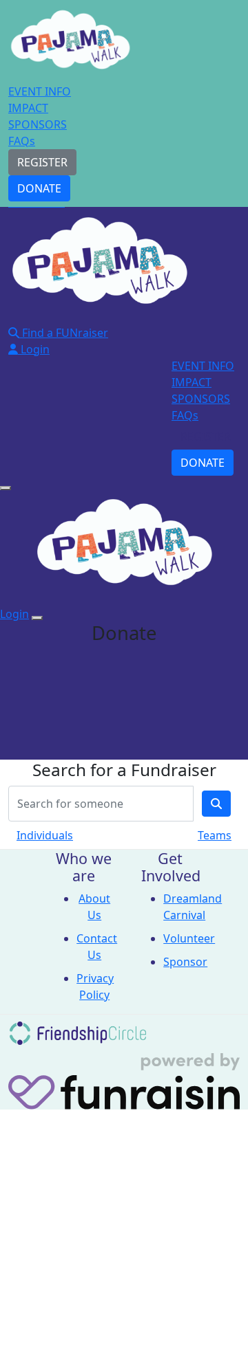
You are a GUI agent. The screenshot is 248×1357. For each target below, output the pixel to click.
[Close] (37, 618)
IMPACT (28, 107)
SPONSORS (37, 124)
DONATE (39, 188)
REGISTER (42, 162)
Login (34, 349)
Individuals (45, 835)
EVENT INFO (39, 91)
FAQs (21, 140)
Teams (214, 835)
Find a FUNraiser (63, 332)
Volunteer (189, 938)
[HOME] (70, 43)
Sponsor (185, 961)
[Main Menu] (5, 488)
